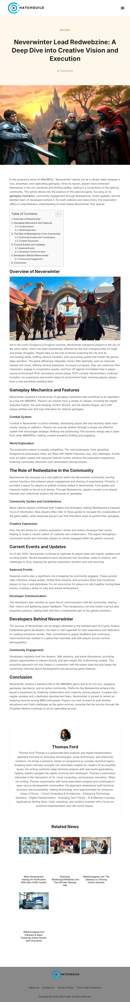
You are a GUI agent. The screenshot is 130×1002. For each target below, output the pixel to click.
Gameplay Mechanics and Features (33, 223)
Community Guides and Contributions (36, 237)
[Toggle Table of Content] (56, 214)
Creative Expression (29, 241)
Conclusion (20, 262)
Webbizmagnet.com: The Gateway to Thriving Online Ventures (96, 879)
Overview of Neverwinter (27, 219)
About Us (34, 987)
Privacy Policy (66, 987)
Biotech (65, 30)
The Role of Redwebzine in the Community (37, 233)
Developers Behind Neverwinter (31, 255)
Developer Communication (32, 251)
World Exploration (27, 230)
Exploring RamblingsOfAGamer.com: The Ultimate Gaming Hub (65, 881)
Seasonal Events (27, 248)
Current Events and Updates (29, 244)
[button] (122, 8)
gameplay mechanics (22, 195)
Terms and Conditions (88, 987)
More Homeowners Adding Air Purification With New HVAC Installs (34, 879)
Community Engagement (30, 259)
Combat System (26, 226)
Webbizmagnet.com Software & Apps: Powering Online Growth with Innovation (34, 936)
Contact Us (48, 987)
